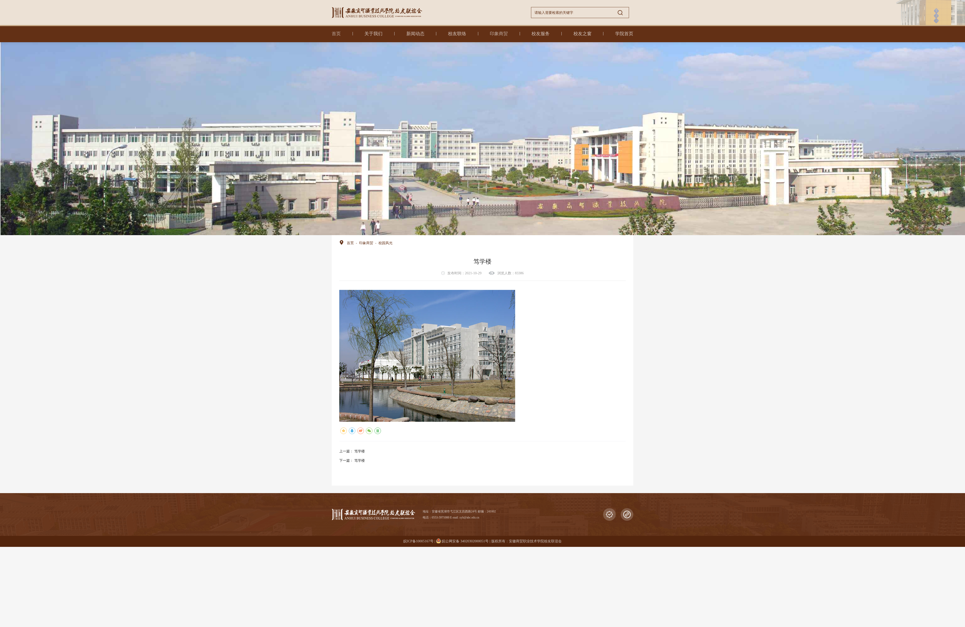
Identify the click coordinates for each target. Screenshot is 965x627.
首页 (336, 33)
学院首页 (624, 33)
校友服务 (541, 33)
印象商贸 (499, 33)
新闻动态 (415, 33)
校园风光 (385, 243)
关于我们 (373, 33)
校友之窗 (582, 33)
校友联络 (457, 33)
